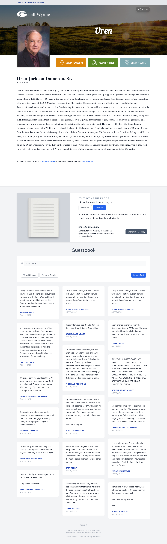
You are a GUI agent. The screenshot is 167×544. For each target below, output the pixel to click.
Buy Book (99, 207)
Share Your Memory (136, 232)
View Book (85, 207)
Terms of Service (91, 532)
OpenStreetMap (86, 537)
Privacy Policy (76, 532)
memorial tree (48, 161)
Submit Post (138, 275)
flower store (87, 161)
